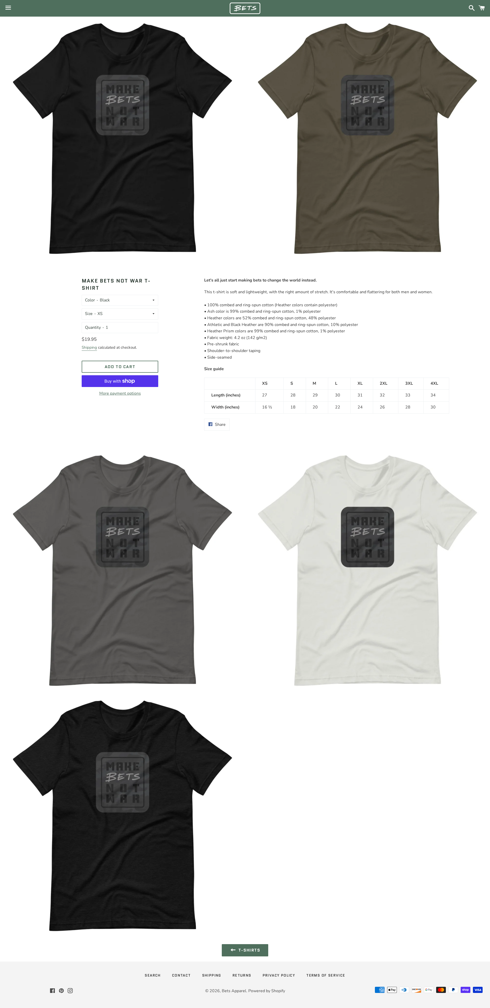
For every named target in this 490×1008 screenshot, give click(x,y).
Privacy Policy (279, 975)
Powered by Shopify (266, 991)
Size (89, 314)
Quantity (93, 327)
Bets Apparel (234, 991)
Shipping (89, 347)
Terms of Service (325, 975)
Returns (241, 975)
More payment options (120, 393)
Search (153, 975)
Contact (181, 975)
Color (90, 300)
